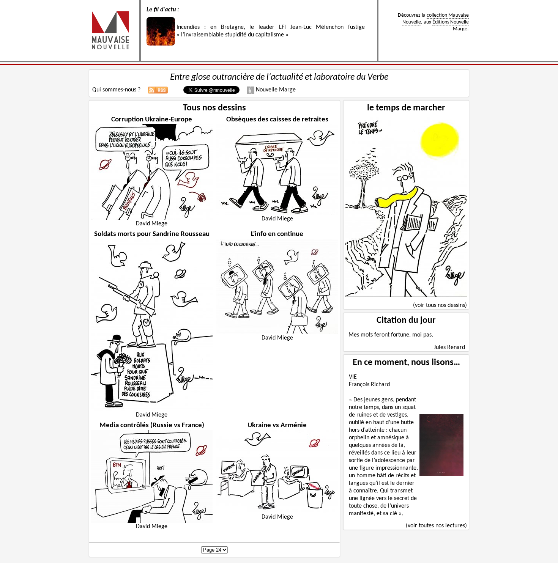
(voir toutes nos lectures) (436, 526)
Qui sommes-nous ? (116, 90)
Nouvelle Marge (275, 90)
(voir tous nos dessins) (440, 305)
